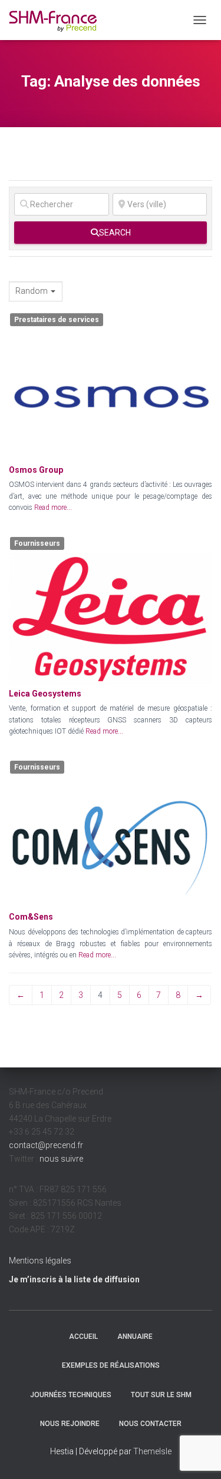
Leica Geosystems (45, 693)
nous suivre (61, 1158)
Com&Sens (31, 916)
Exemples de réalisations (111, 1365)
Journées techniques (70, 1395)
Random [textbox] (31, 291)
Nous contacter (150, 1424)
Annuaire (135, 1336)
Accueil (83, 1336)
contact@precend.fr (46, 1145)
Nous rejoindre (70, 1424)
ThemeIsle (152, 1451)
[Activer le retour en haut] (198, 1455)
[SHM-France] (57, 20)
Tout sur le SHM (161, 1395)
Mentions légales (40, 1260)
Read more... (53, 507)
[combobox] (35, 291)
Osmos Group (36, 470)
